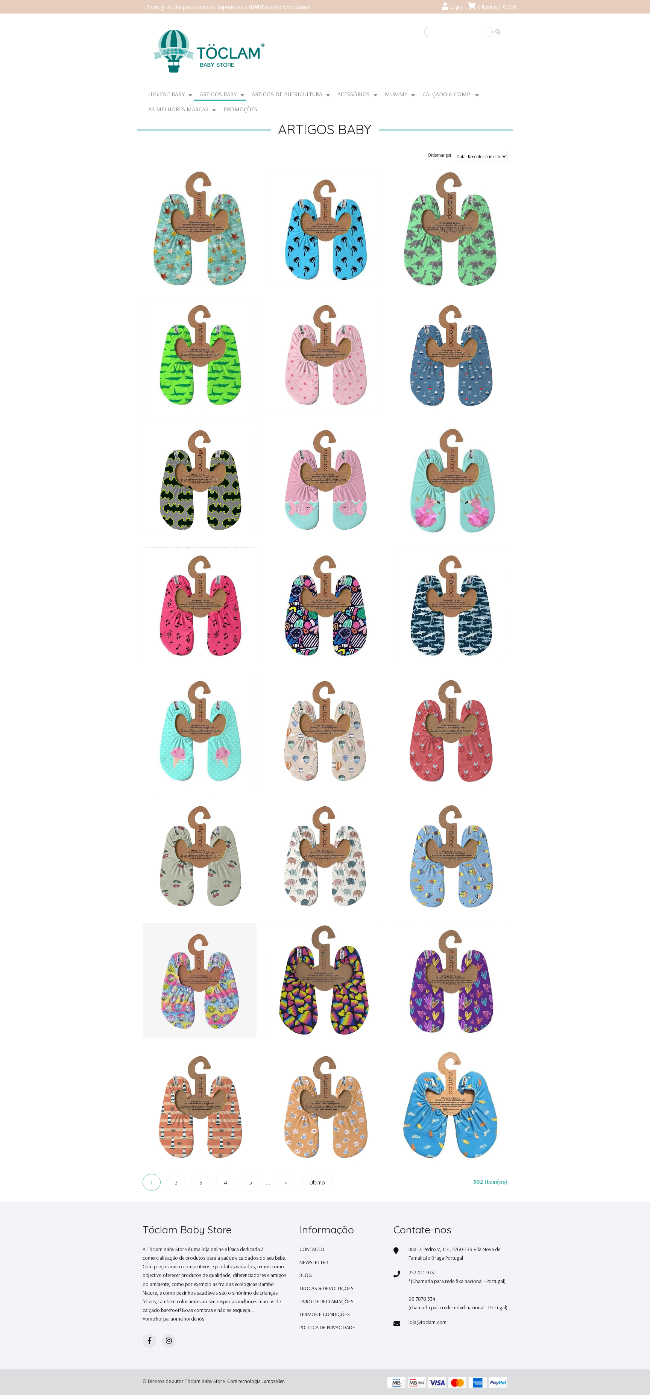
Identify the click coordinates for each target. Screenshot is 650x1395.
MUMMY (396, 94)
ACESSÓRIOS (353, 94)
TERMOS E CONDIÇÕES (324, 1314)
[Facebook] (149, 1341)
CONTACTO (311, 1249)
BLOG (305, 1275)
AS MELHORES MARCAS (178, 109)
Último (317, 1182)
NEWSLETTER (313, 1262)
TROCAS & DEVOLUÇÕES (326, 1288)
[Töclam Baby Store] (236, 51)
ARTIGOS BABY (218, 94)
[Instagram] (169, 1341)
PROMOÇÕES (240, 109)
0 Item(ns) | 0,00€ (497, 6)
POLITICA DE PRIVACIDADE (327, 1327)
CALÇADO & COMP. (446, 94)
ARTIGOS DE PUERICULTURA (287, 94)
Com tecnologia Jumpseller (255, 1381)
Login (456, 6)
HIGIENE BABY (166, 94)
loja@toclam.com (427, 1322)
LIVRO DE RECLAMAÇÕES (326, 1301)
